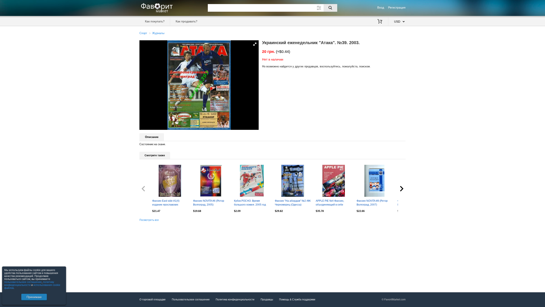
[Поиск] (330, 8)
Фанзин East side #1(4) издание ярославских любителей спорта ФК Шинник (165, 203)
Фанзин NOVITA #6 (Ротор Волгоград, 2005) (208, 202)
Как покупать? (155, 21)
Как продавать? (186, 21)
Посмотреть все (149, 220)
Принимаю (34, 297)
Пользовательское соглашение (191, 299)
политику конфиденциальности (29, 284)
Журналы (158, 33)
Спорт (143, 33)
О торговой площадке (152, 299)
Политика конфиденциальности (235, 299)
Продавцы (267, 299)
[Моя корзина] (379, 21)
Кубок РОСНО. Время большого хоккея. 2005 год (250, 202)
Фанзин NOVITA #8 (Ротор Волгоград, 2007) (372, 202)
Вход (380, 7)
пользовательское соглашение (23, 282)
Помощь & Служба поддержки (297, 299)
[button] (254, 44)
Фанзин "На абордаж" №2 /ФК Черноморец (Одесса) (293, 202)
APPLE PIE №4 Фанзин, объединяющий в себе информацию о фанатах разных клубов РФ (330, 203)
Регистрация (397, 7)
